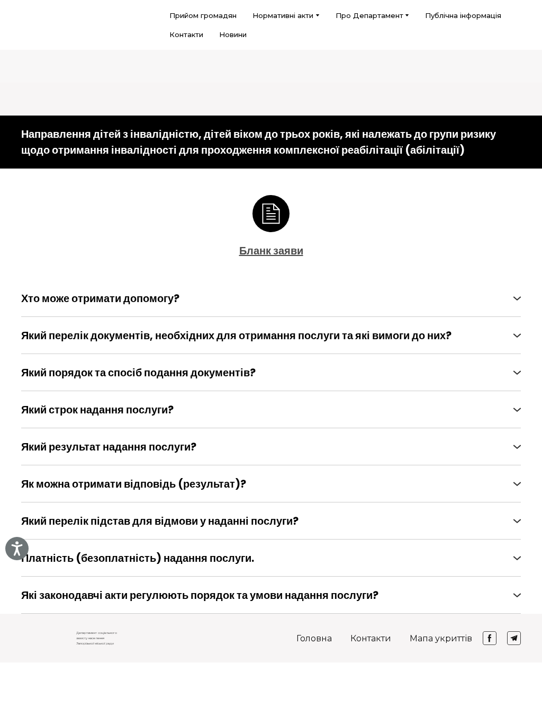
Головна (314, 638)
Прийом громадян (203, 15)
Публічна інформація (463, 15)
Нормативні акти (282, 15)
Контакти (186, 34)
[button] (271, 298)
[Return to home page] (35, 25)
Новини (233, 34)
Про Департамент (369, 15)
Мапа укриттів (441, 638)
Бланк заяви (271, 250)
